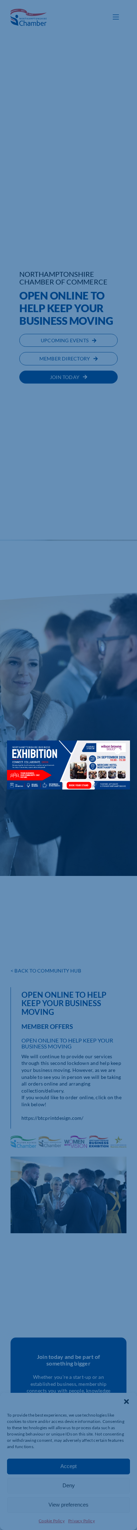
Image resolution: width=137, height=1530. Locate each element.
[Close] (117, 751)
